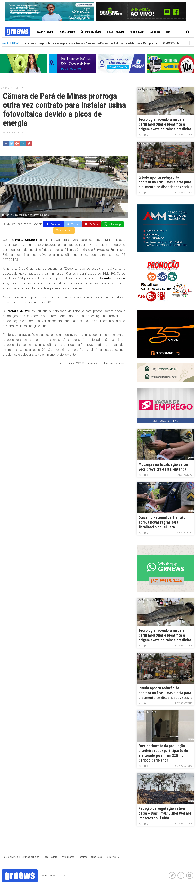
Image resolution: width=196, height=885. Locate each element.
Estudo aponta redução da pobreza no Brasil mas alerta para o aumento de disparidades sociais (165, 182)
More (169, 32)
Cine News (97, 857)
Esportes (155, 32)
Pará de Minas (67, 32)
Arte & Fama (137, 32)
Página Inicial (45, 32)
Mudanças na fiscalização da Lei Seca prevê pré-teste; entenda (163, 467)
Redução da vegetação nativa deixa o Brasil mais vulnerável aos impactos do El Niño (165, 813)
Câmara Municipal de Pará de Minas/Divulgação (27, 215)
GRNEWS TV (112, 857)
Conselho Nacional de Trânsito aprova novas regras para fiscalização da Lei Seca (162, 522)
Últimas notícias (91, 32)
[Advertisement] (64, 396)
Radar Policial (115, 32)
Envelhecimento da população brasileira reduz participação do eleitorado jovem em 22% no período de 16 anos (163, 753)
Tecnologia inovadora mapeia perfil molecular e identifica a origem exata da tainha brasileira (165, 124)
